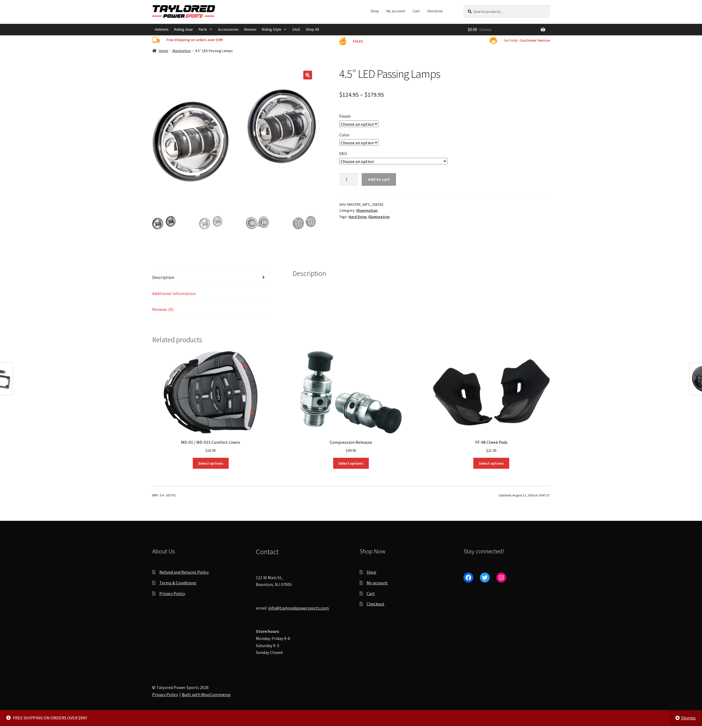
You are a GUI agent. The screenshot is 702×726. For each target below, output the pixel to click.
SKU (343, 153)
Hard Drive (357, 216)
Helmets (162, 29)
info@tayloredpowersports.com (298, 608)
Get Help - (527, 40)
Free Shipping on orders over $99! (194, 39)
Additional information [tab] (174, 293)
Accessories (228, 29)
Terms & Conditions (177, 582)
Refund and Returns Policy (184, 572)
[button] (307, 75)
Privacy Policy (172, 593)
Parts (203, 29)
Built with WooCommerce (206, 694)
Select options (210, 463)
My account (395, 10)
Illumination (181, 50)
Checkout (435, 10)
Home (163, 50)
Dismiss (688, 718)
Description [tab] (163, 277)
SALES (358, 41)
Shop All (312, 29)
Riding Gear (183, 29)
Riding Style (271, 29)
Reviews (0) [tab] (162, 309)
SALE (296, 29)
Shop (374, 10)
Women (250, 29)
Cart (416, 10)
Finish (344, 116)
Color (344, 135)
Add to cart (379, 179)
